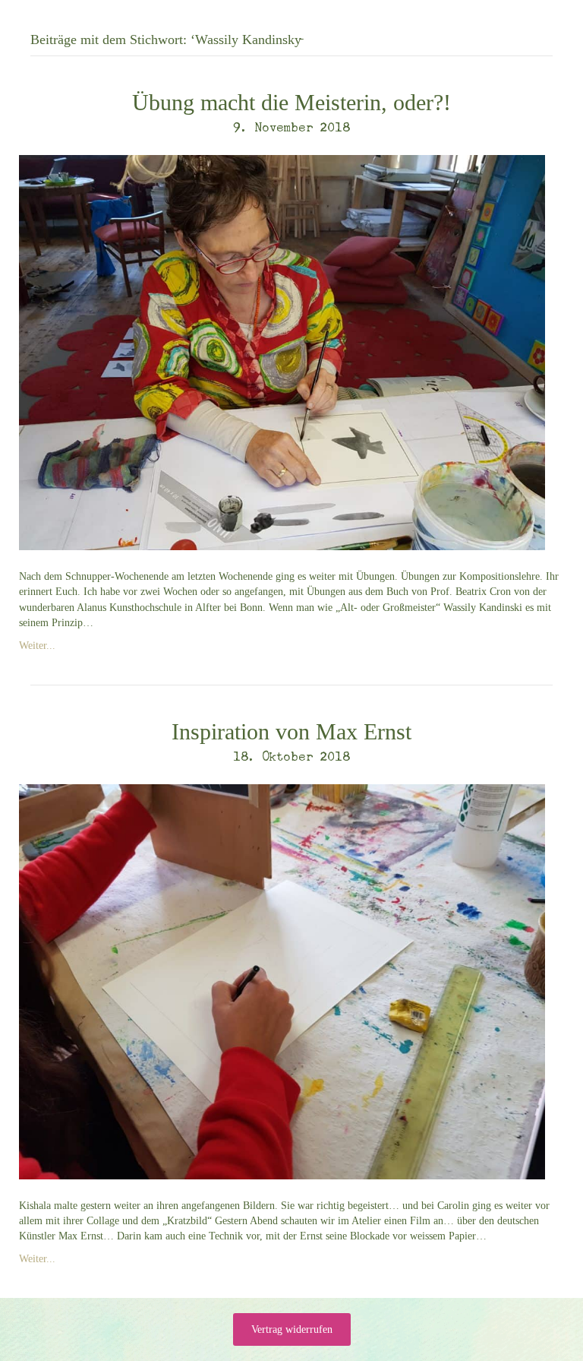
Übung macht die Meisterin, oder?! (291, 102)
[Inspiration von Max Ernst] (282, 980)
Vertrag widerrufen (291, 1329)
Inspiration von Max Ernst (291, 731)
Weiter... (37, 645)
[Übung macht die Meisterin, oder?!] (282, 351)
